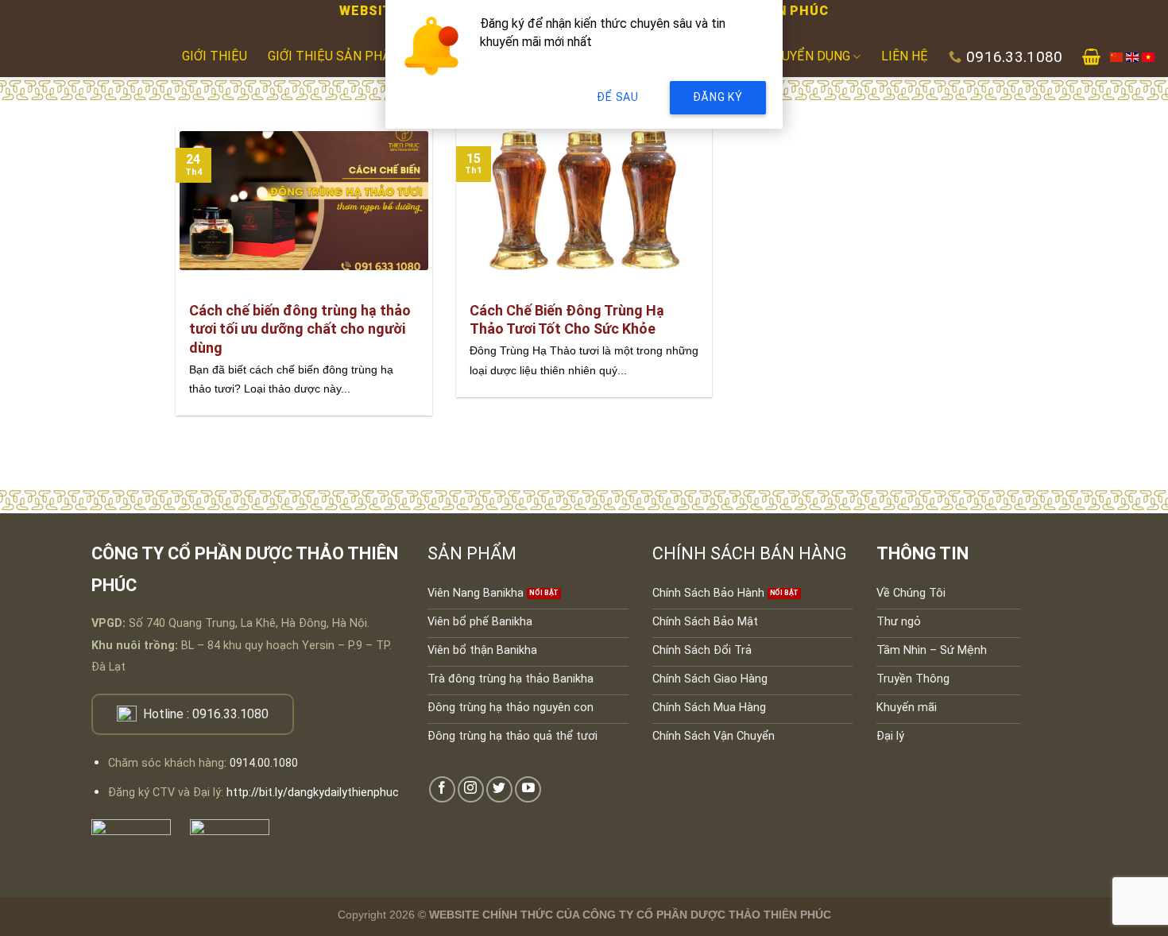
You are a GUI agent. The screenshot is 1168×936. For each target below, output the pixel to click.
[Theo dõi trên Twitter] (499, 789)
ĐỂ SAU (617, 97)
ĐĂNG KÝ (718, 97)
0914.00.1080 (264, 763)
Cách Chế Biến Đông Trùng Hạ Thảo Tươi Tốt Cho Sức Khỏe (567, 319)
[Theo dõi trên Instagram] (471, 789)
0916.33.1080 (230, 713)
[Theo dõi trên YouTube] (528, 789)
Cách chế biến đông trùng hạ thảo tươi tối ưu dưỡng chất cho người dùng (300, 329)
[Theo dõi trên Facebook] (442, 789)
